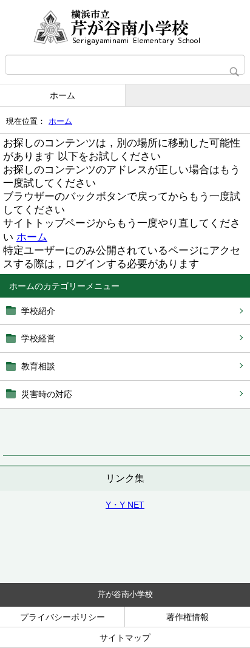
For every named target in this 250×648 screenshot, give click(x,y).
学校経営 (38, 338)
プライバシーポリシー (62, 617)
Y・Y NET (125, 505)
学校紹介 (38, 311)
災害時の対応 (46, 394)
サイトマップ (125, 638)
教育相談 (38, 366)
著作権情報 (187, 617)
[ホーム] (125, 27)
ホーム (62, 95)
